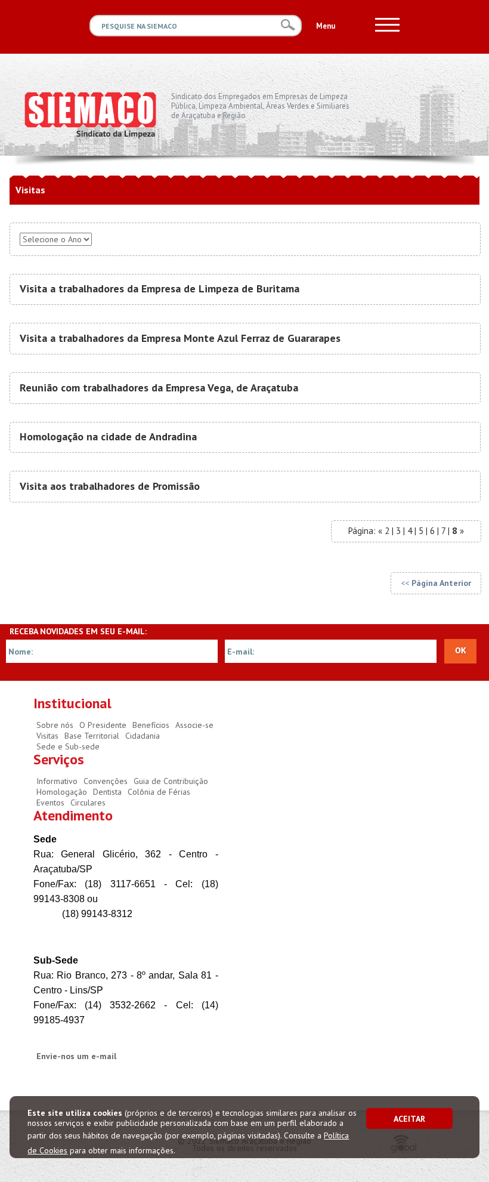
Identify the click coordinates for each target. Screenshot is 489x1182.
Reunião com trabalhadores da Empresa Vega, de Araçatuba (159, 387)
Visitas (47, 735)
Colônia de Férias (159, 791)
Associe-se (194, 725)
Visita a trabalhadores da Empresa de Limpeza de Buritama (159, 288)
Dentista (107, 791)
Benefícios (150, 725)
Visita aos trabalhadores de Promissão (110, 486)
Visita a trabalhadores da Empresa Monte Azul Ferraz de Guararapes (180, 338)
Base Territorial (91, 735)
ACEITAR (409, 1118)
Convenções (105, 781)
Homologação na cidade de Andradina (108, 436)
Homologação (61, 791)
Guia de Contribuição (171, 781)
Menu (325, 26)
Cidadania (142, 735)
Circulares (88, 802)
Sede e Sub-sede (68, 746)
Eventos (50, 802)
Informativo (57, 781)
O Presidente (102, 725)
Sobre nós (54, 725)
